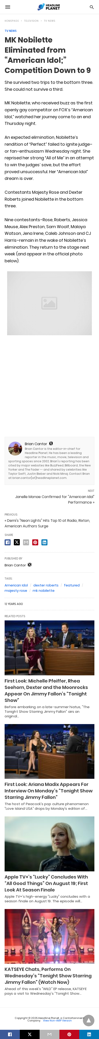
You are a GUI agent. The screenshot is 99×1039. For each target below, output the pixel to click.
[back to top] (88, 1020)
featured (72, 585)
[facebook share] (8, 542)
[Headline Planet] (49, 7)
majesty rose (16, 590)
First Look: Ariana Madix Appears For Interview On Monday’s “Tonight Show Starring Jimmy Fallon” (49, 790)
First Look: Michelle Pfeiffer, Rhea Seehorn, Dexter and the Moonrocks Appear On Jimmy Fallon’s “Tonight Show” (46, 691)
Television (31, 21)
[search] (91, 7)
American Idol (16, 585)
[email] (49, 1034)
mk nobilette (44, 590)
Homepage (12, 21)
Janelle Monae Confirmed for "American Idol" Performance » (54, 499)
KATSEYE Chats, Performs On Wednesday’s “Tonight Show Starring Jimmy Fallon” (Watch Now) (48, 975)
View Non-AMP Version (57, 1020)
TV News (49, 21)
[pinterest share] (35, 542)
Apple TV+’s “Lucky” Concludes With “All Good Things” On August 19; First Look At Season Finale (46, 883)
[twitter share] (17, 542)
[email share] (26, 542)
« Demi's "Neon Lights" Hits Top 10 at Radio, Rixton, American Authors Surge (47, 523)
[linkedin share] (44, 542)
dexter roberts (45, 585)
